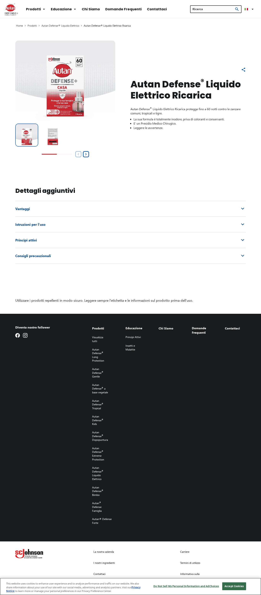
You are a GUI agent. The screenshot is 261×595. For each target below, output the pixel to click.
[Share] (243, 69)
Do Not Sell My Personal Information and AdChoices (186, 586)
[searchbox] (213, 9)
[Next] (86, 154)
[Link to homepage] (11, 9)
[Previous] (78, 154)
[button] (250, 9)
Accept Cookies (234, 586)
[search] (237, 9)
